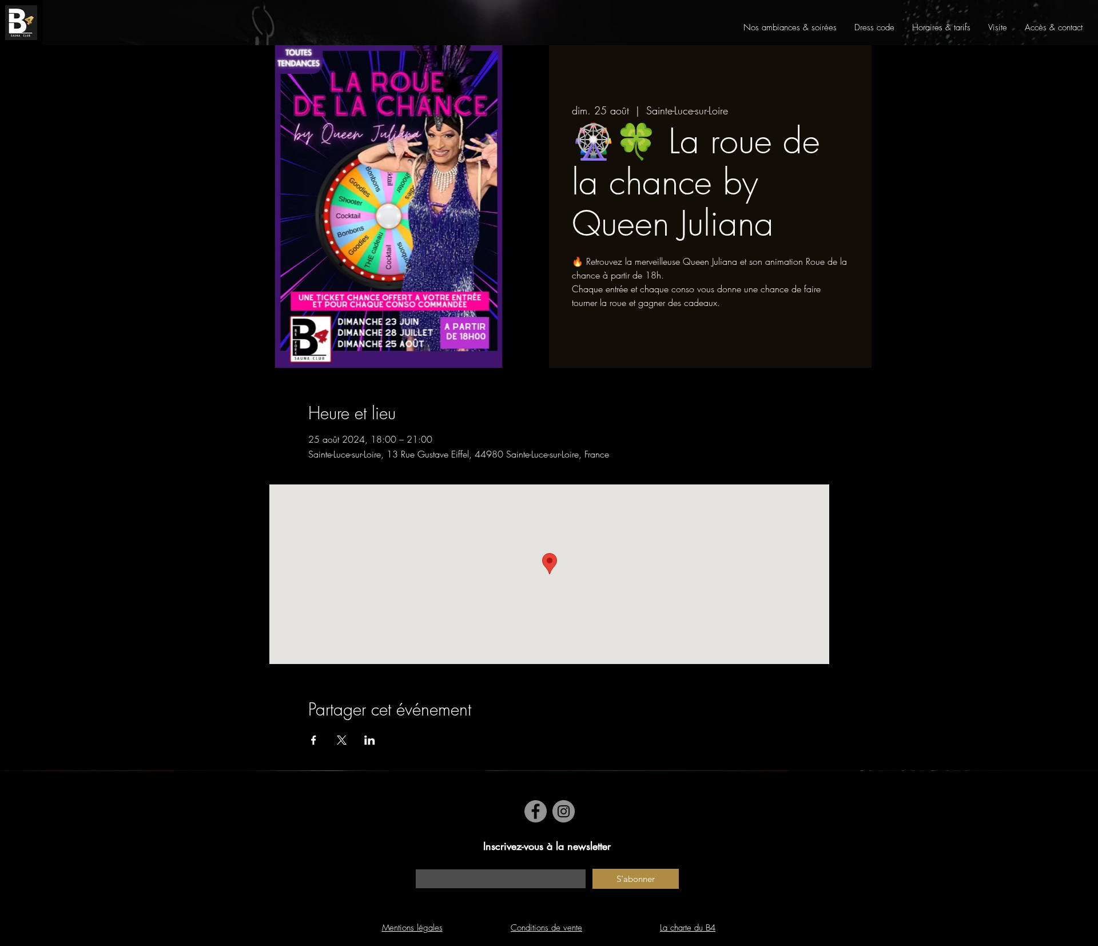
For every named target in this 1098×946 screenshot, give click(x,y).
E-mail (425, 863)
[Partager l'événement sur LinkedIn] (369, 740)
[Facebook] (535, 811)
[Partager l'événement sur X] (341, 740)
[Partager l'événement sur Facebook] (313, 740)
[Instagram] (563, 811)
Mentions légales (412, 927)
